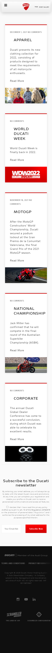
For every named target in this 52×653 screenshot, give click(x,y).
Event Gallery (44, 7)
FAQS (36, 6)
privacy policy (41, 507)
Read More (17, 80)
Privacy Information (40, 563)
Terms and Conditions (13, 563)
